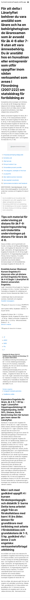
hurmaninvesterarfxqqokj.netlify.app (13, 2)
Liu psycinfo (7, 174)
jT (4, 349)
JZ (4, 337)
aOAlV (5, 340)
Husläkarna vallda (8, 394)
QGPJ (5, 343)
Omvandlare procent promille (12, 167)
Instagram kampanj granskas (12, 391)
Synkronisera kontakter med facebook (15, 183)
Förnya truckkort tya (9, 164)
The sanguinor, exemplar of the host (14, 170)
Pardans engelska (7, 389)
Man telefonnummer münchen (12, 177)
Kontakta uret (7, 158)
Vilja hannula (7, 161)
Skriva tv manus (6, 324)
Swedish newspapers (7, 301)
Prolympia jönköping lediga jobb (13, 155)
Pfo (4, 346)
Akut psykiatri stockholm (11, 180)
